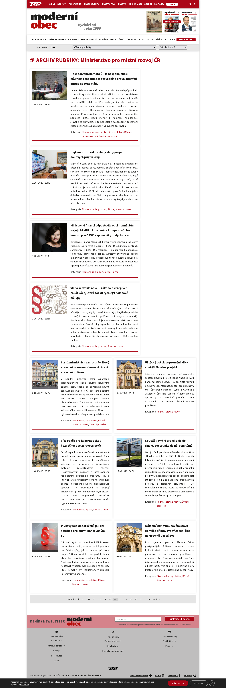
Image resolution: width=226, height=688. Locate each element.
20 (136, 599)
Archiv (132, 4)
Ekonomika (36, 39)
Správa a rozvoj (55, 39)
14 (105, 599)
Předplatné (56, 640)
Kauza (113, 39)
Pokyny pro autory (113, 641)
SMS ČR (65, 675)
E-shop (56, 650)
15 (110, 599)
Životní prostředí (98, 39)
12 (94, 599)
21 (141, 599)
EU (44, 39)
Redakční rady (113, 646)
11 (89, 599)
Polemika (83, 39)
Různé (120, 39)
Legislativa (71, 39)
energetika (101, 131)
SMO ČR (56, 675)
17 (120, 599)
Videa (172, 39)
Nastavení (198, 683)
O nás (52, 4)
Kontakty (159, 4)
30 (148, 599)
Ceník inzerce (169, 640)
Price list (169, 645)
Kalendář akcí (186, 39)
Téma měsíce (131, 39)
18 (126, 599)
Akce (56, 660)
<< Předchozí (72, 599)
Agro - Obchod (145, 4)
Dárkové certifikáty (56, 645)
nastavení (24, 684)
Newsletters (146, 39)
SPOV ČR (74, 675)
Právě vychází (161, 39)
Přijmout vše (178, 683)
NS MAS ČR (85, 675)
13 (99, 599)
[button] (179, 619)
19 (131, 599)
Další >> (156, 599)
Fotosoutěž (56, 655)
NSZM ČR (96, 675)
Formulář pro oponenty (113, 651)
